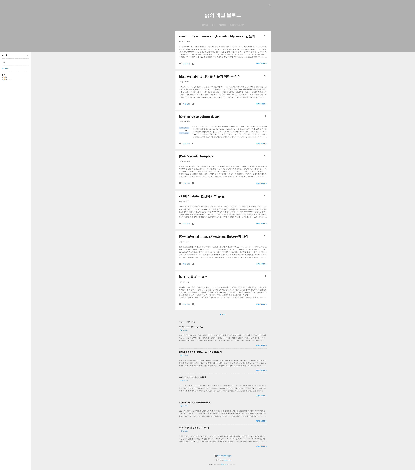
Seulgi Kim (224, 464)
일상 (213, 25)
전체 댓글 (8, 80)
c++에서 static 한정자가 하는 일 (202, 196)
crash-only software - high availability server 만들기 (217, 36)
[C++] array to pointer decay (199, 117)
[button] (265, 35)
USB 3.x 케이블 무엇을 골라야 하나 (194, 428)
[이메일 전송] (193, 64)
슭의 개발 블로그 (223, 15)
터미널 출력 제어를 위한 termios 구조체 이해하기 (200, 352)
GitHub (205, 25)
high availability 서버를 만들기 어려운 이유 (210, 76)
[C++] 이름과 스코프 (193, 277)
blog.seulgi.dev (237, 25)
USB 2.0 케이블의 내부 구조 (191, 327)
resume (222, 25)
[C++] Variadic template (196, 156)
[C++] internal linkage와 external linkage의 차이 (213, 236)
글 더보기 (223, 314)
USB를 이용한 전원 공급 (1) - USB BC (195, 402)
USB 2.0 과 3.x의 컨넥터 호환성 (192, 377)
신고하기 (5, 68)
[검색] (269, 6)
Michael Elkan (227, 460)
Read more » (261, 64)
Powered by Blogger (224, 456)
